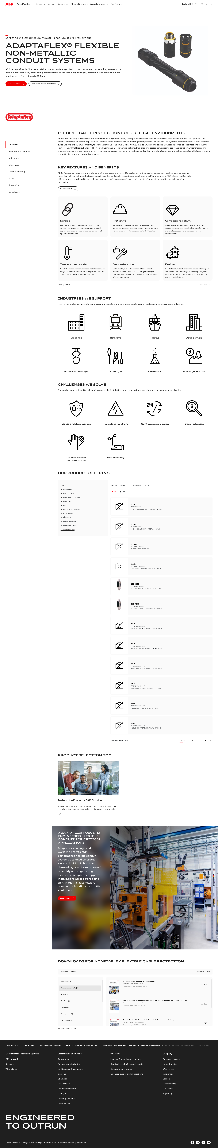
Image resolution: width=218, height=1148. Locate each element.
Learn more (65, 898)
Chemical (62, 1078)
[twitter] (203, 1142)
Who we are (168, 1069)
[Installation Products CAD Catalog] (59, 814)
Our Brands (116, 4)
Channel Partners (79, 4)
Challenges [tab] (14, 165)
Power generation (66, 1098)
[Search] (207, 4)
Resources (63, 4)
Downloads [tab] (14, 192)
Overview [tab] (13, 144)
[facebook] (192, 1142)
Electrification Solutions (70, 1053)
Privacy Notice (50, 1142)
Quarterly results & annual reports (126, 1064)
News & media (170, 1064)
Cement (62, 1074)
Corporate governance (121, 1069)
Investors (115, 1053)
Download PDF (66, 189)
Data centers (64, 1083)
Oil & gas (62, 1093)
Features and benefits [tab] (19, 151)
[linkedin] (198, 1142)
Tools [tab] (11, 178)
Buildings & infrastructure (70, 1069)
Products (40, 4)
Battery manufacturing (69, 1064)
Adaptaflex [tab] (14, 185)
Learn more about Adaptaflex (43, 84)
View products (14, 84)
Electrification (11, 1045)
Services (51, 4)
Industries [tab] (14, 158)
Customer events (171, 1059)
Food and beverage (67, 1088)
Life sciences (64, 1103)
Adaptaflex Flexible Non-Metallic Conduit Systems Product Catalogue (149, 1020)
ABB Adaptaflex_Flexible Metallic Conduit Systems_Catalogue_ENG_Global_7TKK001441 (156, 1000)
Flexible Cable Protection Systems (55, 1045)
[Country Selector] (202, 4)
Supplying (167, 1093)
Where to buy (11, 1069)
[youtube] (209, 1142)
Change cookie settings (32, 1142)
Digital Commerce (99, 4)
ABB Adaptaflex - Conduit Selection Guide (139, 981)
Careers (166, 1078)
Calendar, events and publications (126, 1074)
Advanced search (203, 971)
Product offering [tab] (17, 171)
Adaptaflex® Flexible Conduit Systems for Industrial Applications (131, 1045)
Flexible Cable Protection (86, 1045)
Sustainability (169, 1083)
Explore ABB (187, 4)
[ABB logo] (9, 4)
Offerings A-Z (11, 1059)
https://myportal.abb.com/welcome (211, 4)
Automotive (63, 1059)
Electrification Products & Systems (22, 1053)
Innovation (168, 1074)
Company (167, 1053)
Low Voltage (29, 1045)
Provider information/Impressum (72, 1142)
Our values (168, 1088)
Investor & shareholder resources (126, 1059)
